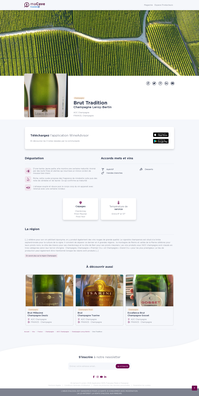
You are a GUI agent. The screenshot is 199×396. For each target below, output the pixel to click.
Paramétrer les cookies (142, 385)
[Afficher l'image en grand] (46, 95)
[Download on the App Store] (161, 134)
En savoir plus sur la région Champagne (41, 256)
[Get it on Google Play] (161, 141)
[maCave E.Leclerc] (34, 5)
